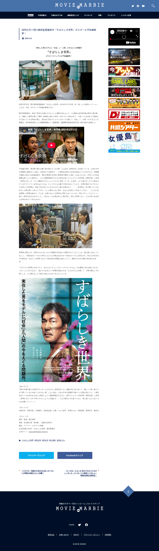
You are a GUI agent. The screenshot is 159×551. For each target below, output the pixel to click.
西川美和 (52, 440)
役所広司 (45, 440)
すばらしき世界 (27, 440)
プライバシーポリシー (92, 534)
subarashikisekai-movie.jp (38, 432)
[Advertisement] (124, 191)
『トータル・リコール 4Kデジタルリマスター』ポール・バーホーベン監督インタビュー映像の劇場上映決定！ (80, 473)
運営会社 (51, 534)
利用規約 (108, 534)
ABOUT (76, 534)
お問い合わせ (64, 534)
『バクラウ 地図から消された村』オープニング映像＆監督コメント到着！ (37, 472)
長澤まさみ (61, 440)
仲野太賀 (37, 440)
